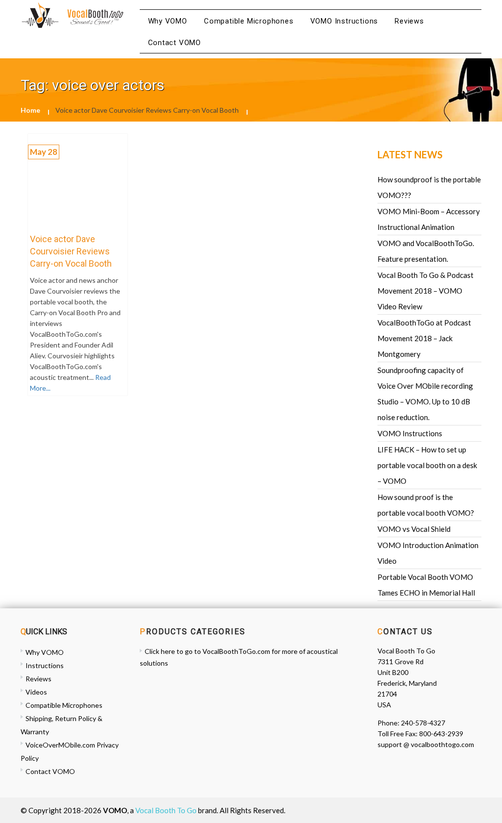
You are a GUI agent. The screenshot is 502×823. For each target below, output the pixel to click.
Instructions (44, 665)
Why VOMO (167, 21)
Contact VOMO (174, 42)
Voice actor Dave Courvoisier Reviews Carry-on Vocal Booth (71, 251)
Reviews (409, 21)
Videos (36, 692)
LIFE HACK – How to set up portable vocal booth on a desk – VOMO (427, 465)
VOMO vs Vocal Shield (414, 528)
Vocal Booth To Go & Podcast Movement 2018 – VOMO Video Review (425, 291)
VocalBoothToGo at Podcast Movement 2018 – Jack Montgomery (424, 338)
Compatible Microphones (249, 21)
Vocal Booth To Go (166, 810)
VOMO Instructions (344, 21)
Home (30, 110)
